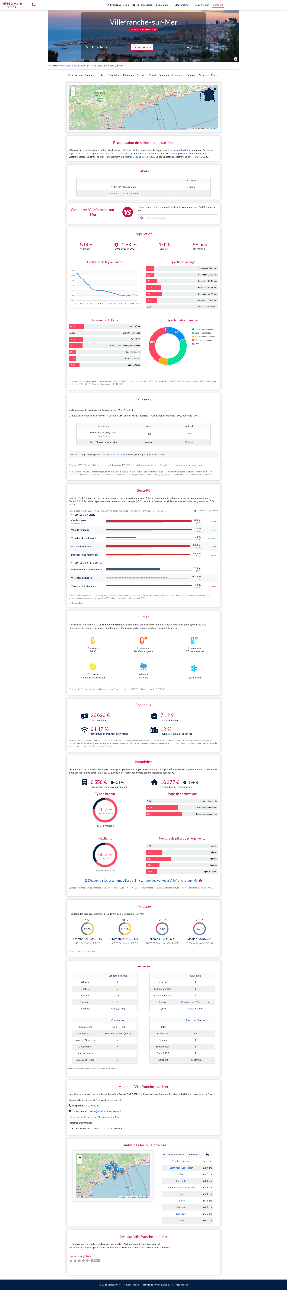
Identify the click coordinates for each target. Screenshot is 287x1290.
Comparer (90, 75)
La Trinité (181, 1181)
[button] (73, 89)
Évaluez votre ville (119, 5)
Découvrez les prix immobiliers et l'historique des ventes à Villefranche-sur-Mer (143, 880)
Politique (191, 75)
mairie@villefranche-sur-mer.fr (105, 1111)
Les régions (162, 5)
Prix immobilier (144, 5)
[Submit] (141, 218)
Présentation (75, 75)
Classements (181, 5)
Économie (164, 75)
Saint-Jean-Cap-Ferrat (181, 1167)
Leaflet (191, 129)
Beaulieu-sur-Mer (116, 454)
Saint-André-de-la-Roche (181, 1187)
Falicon (181, 1200)
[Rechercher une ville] (34, 4)
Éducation (128, 75)
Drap (181, 1194)
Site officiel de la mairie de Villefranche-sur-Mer (94, 1117)
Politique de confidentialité (154, 1284)
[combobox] (178, 218)
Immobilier (178, 75)
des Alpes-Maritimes (181, 150)
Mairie (214, 75)
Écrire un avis (142, 47)
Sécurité (141, 75)
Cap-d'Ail (181, 1214)
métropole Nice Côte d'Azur (139, 157)
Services (203, 75)
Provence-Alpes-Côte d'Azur (70, 65)
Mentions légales (131, 1284)
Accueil (51, 65)
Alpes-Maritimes (93, 65)
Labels (102, 75)
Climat (152, 75)
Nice (162, 454)
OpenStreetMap (211, 129)
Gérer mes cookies (179, 1284)
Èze (181, 1174)
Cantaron (181, 1207)
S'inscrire (218, 5)
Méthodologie (77, 603)
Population (114, 75)
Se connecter (202, 5)
